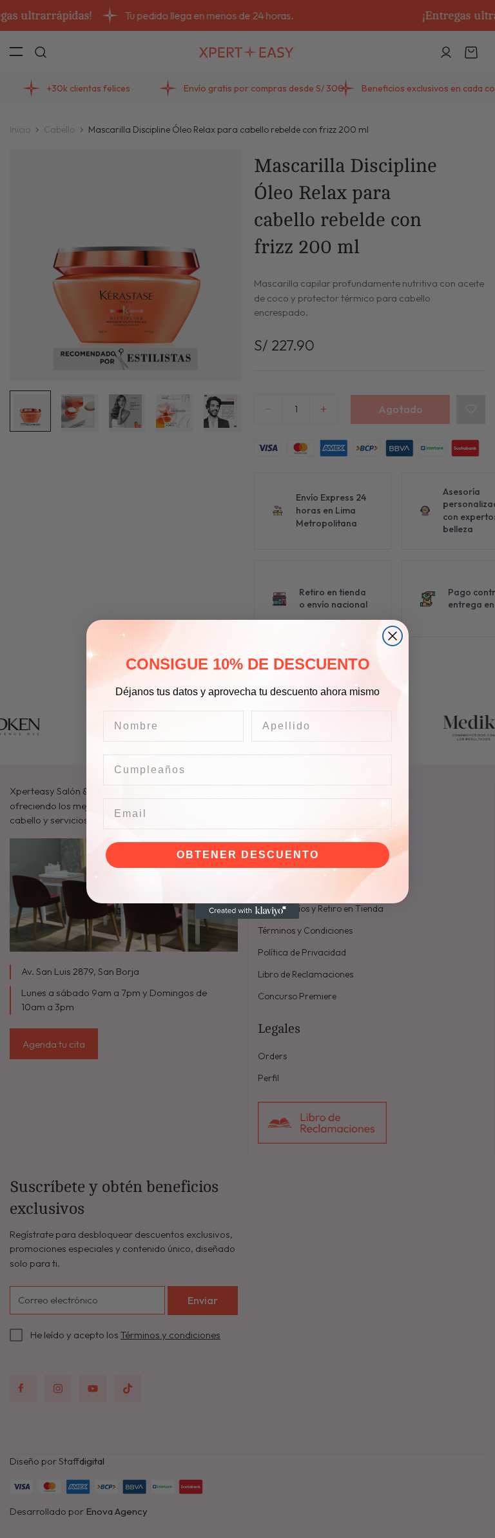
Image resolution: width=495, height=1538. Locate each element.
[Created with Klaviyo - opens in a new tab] (247, 911)
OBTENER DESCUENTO (248, 854)
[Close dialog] (392, 636)
